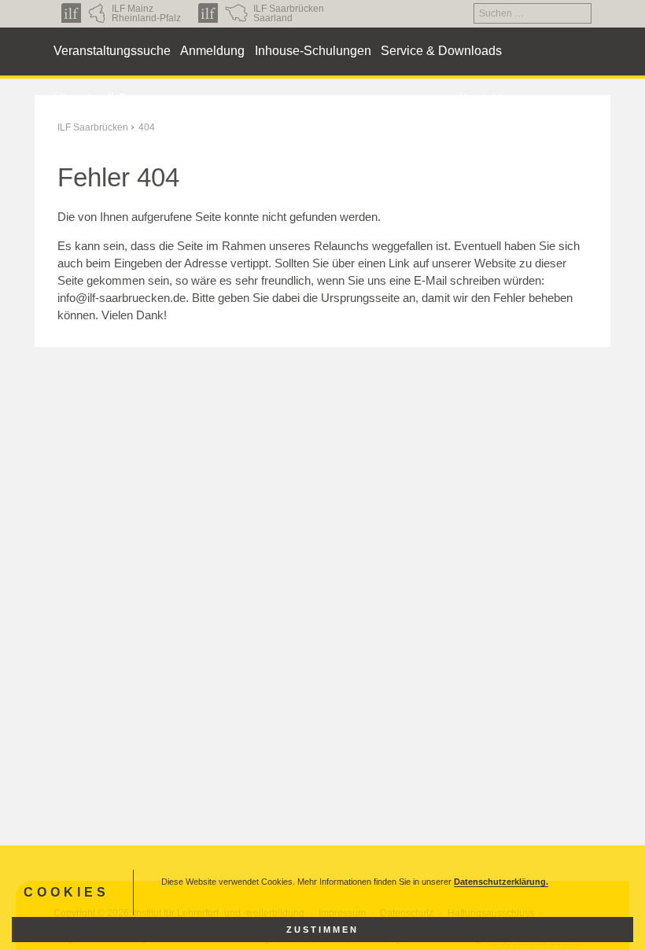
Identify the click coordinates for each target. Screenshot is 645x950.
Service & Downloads (441, 50)
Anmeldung (212, 50)
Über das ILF (89, 98)
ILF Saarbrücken (92, 127)
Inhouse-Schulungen (313, 50)
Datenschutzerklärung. (501, 881)
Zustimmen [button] (322, 929)
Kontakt (480, 98)
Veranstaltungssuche (112, 50)
